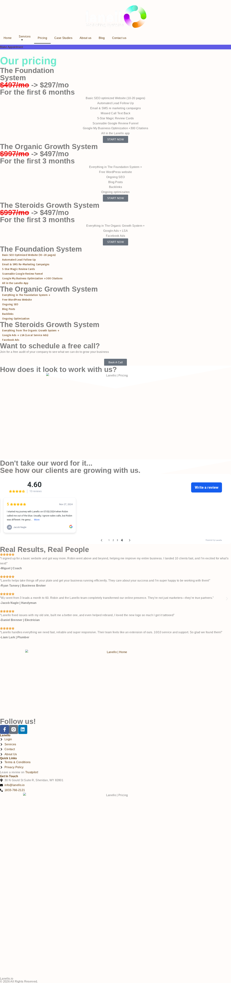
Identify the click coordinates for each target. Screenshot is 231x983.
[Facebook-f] (4, 729)
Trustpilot (31, 772)
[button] (4, 598)
